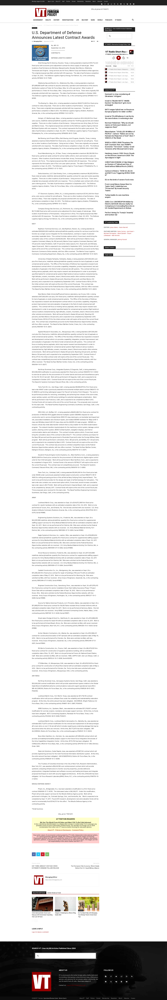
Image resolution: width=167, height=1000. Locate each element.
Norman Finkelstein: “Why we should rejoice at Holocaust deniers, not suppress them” (119, 125)
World (100, 20)
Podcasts (108, 20)
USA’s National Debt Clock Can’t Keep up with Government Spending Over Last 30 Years (42, 914)
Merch (94, 1)
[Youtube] (133, 4)
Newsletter (88, 1)
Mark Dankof (122, 233)
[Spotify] (120, 4)
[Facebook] (105, 4)
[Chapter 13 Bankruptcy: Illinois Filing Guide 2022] (65, 904)
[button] (132, 20)
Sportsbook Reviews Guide (51, 998)
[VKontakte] (127, 4)
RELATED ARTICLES (39, 893)
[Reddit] (111, 4)
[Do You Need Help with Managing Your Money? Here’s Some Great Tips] (88, 904)
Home (33, 25)
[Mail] (108, 4)
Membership (80, 1)
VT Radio (118, 20)
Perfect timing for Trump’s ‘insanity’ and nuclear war (119, 214)
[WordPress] (130, 4)
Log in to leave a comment (40, 932)
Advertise (100, 1)
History (56, 20)
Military (85, 20)
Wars (93, 20)
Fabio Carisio (121, 231)
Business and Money (37, 910)
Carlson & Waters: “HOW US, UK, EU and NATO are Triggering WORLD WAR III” (120, 173)
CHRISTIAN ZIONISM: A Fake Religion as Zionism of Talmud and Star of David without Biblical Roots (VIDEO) (119, 164)
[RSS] (117, 4)
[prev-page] (33, 920)
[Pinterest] (43, 854)
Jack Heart (130, 231)
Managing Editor (38, 41)
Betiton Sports (62, 998)
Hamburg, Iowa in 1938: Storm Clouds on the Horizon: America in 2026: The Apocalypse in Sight (119, 155)
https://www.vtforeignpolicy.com (53, 879)
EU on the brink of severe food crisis (119, 180)
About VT (58, 1)
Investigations (67, 20)
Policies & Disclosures (63, 830)
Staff (63, 1)
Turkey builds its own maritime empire (117, 196)
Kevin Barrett (123, 227)
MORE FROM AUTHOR (54, 893)
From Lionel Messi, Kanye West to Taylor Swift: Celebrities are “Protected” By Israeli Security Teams (118, 187)
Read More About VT (84, 981)
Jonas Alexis (114, 227)
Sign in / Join (51, 1)
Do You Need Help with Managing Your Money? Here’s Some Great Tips (87, 914)
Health (48, 20)
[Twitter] (124, 4)
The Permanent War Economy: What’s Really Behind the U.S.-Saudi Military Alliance (85, 867)
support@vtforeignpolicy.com (76, 985)
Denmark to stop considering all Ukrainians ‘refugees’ (117, 95)
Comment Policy (77, 830)
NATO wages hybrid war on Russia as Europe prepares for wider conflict (119, 111)
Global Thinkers (110, 247)
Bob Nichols (116, 235)
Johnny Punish (122, 239)
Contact (106, 1)
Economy (39, 25)
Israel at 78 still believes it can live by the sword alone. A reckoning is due (119, 117)
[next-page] (36, 920)
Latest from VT (110, 90)
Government (38, 20)
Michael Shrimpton (110, 233)
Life (77, 20)
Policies (68, 1)
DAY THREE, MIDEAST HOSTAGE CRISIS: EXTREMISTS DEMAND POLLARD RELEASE (45, 867)
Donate (73, 1)
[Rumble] (114, 4)
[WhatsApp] (47, 854)
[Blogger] (101, 4)
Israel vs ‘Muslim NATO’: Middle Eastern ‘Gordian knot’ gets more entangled (118, 103)
